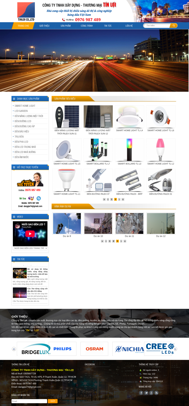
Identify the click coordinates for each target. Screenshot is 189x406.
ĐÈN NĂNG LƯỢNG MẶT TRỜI (29, 116)
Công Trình (87, 25)
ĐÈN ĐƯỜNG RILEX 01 (160, 194)
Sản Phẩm (66, 25)
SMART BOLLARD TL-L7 (98, 164)
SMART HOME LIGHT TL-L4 (129, 130)
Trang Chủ (23, 25)
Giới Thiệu (44, 25)
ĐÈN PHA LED (21, 141)
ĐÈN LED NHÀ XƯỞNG (25, 152)
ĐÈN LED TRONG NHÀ (25, 146)
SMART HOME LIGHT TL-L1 (67, 194)
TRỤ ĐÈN (19, 136)
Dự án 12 (160, 236)
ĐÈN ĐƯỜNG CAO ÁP (25, 126)
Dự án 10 (98, 236)
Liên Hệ (129, 25)
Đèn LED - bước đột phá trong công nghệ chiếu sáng (37, 301)
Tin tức (108, 25)
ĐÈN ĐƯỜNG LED (23, 121)
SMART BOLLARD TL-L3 (129, 164)
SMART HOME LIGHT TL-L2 (160, 164)
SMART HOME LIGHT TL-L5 (67, 164)
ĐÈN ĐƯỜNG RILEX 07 (98, 194)
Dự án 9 (67, 236)
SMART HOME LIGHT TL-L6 (160, 130)
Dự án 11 (129, 236)
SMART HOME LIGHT (25, 105)
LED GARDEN (21, 110)
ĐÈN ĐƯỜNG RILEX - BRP (129, 194)
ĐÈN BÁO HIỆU (22, 131)
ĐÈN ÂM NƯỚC (22, 157)
